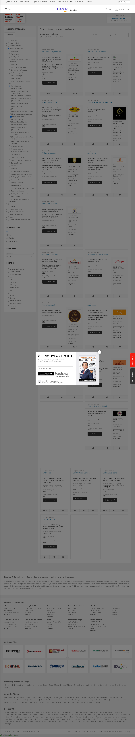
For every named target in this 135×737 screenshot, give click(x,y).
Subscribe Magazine (87, 380)
